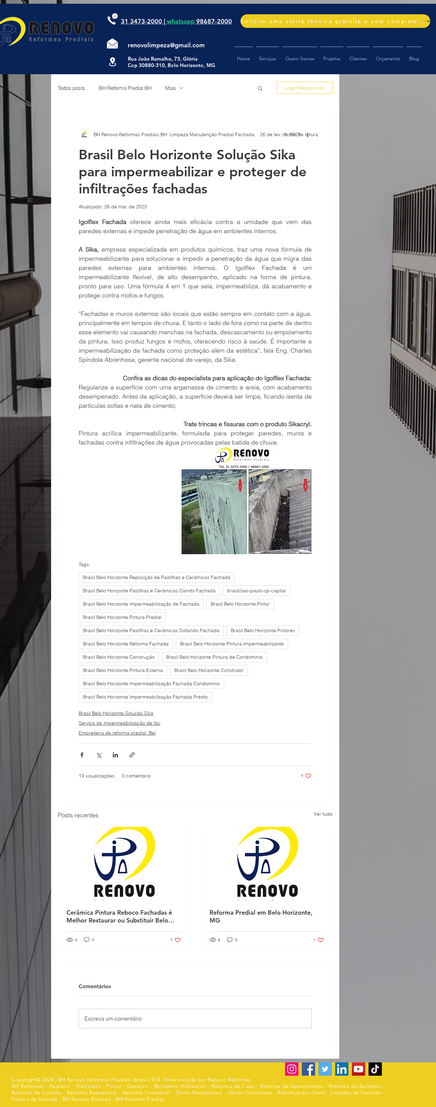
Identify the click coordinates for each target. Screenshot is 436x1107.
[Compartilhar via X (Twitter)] (98, 755)
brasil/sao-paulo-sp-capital (256, 591)
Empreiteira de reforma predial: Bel (117, 733)
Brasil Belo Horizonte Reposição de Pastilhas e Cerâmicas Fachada (156, 577)
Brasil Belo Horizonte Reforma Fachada (126, 644)
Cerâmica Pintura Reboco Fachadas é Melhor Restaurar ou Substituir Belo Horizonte (119, 916)
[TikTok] (375, 1069)
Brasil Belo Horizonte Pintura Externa (123, 670)
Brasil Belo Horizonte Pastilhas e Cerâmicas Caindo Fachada (149, 591)
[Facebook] (308, 1069)
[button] (260, 88)
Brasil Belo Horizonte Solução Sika (116, 713)
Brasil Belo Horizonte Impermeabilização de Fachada (141, 604)
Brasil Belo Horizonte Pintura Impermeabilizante (232, 644)
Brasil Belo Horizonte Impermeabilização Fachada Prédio (145, 697)
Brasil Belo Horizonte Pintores (263, 630)
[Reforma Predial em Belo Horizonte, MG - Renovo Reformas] (266, 863)
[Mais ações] (307, 134)
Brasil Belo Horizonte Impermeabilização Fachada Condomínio (151, 683)
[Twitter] (325, 1069)
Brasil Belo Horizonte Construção (119, 657)
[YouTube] (358, 1069)
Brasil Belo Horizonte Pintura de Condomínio (214, 657)
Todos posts (71, 88)
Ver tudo (323, 814)
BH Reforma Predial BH (125, 88)
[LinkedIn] (341, 1069)
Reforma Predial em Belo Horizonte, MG (260, 916)
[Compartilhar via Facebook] (82, 755)
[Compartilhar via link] (132, 755)
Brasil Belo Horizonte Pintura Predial (122, 617)
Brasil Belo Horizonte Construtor (209, 670)
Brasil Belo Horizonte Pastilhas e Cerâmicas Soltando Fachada (151, 630)
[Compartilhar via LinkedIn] (115, 755)
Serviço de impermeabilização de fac (119, 723)
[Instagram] (291, 1069)
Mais (170, 88)
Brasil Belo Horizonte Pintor (240, 604)
